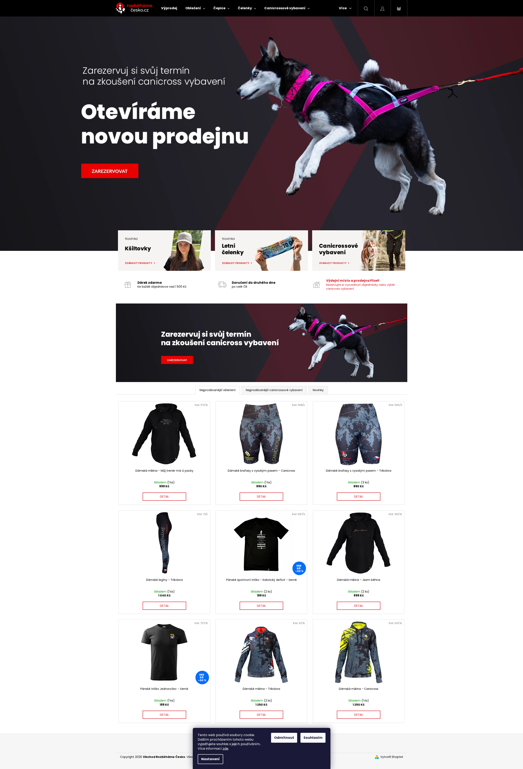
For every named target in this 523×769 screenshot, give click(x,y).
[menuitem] (169, 8)
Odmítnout (284, 737)
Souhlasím (313, 737)
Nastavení (210, 759)
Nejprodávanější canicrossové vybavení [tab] (274, 390)
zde (225, 748)
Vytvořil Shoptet (391, 757)
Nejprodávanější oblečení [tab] (218, 390)
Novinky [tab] (318, 390)
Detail (164, 497)
